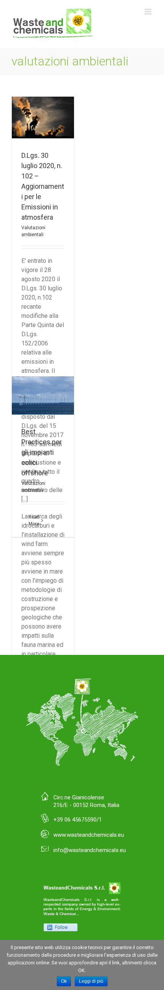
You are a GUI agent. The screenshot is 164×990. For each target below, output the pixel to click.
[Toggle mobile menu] (149, 12)
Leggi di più (91, 981)
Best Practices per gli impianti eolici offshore (41, 452)
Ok (64, 981)
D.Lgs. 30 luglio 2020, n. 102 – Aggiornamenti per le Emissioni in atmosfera (42, 186)
